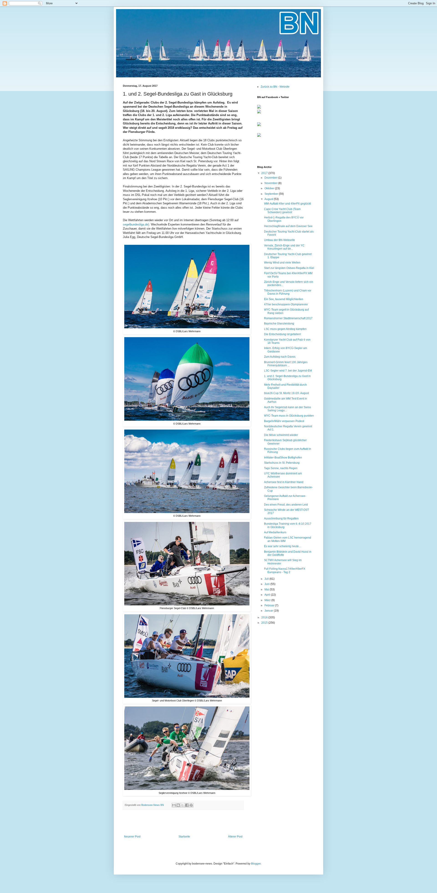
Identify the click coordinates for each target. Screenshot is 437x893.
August (269, 199)
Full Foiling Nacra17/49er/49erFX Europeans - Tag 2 (284, 570)
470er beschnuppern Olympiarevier (286, 304)
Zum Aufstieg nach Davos (279, 356)
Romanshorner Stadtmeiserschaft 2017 (288, 318)
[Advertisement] (183, 822)
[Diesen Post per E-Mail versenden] (174, 805)
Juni (267, 584)
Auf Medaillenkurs (275, 532)
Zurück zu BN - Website (275, 86)
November (271, 183)
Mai (267, 589)
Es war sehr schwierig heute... (282, 546)
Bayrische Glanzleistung (279, 323)
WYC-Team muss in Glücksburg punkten (289, 415)
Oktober (269, 188)
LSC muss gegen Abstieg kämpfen (285, 329)
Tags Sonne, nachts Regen (280, 468)
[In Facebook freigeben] (187, 805)
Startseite (184, 836)
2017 (264, 173)
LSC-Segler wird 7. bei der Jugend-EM (288, 370)
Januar (269, 610)
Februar (269, 605)
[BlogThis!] (178, 805)
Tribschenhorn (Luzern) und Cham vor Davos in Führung (287, 292)
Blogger (256, 863)
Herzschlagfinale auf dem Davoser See (288, 226)
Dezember (271, 177)
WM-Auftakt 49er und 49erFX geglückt (287, 203)
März (267, 600)
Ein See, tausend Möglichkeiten (283, 299)
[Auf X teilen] (182, 805)
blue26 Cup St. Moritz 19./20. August (286, 393)
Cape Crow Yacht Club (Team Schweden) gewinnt (282, 210)
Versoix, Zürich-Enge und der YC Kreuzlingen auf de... (284, 247)
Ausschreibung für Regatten (281, 518)
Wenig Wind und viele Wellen (282, 262)
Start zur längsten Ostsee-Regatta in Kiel (289, 268)
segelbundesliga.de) (136, 224)
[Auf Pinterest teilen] (191, 805)
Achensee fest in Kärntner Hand (283, 482)
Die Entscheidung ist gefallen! (282, 334)
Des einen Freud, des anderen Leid (286, 504)
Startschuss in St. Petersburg (282, 462)
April (267, 594)
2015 (264, 622)
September (271, 193)
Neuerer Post (132, 836)
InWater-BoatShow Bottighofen (283, 457)
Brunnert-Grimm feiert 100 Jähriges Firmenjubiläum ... (285, 364)
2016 (264, 617)
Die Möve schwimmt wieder (281, 435)
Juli (266, 578)
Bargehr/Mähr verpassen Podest (284, 421)
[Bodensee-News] (259, 107)
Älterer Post (235, 836)
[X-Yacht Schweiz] (259, 126)
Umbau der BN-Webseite (279, 240)
